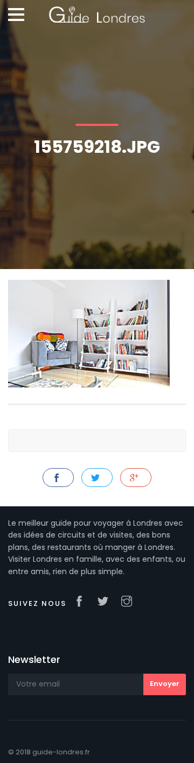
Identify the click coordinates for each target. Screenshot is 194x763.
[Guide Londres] (97, 10)
